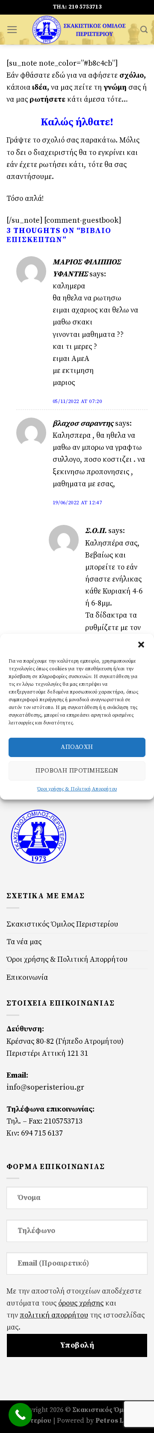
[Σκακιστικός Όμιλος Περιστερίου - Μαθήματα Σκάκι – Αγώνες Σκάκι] (79, 30)
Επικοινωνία (27, 977)
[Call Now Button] (20, 1415)
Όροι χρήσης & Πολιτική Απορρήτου (77, 788)
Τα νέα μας (23, 942)
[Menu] (12, 29)
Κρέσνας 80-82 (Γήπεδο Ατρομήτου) (65, 1041)
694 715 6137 (42, 1133)
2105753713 (63, 1121)
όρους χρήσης (81, 1303)
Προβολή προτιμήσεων (77, 770)
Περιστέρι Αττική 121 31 (47, 1053)
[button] (141, 644)
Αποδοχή (77, 747)
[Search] (144, 29)
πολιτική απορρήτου (54, 1315)
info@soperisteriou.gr (45, 1087)
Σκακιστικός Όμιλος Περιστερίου (62, 924)
